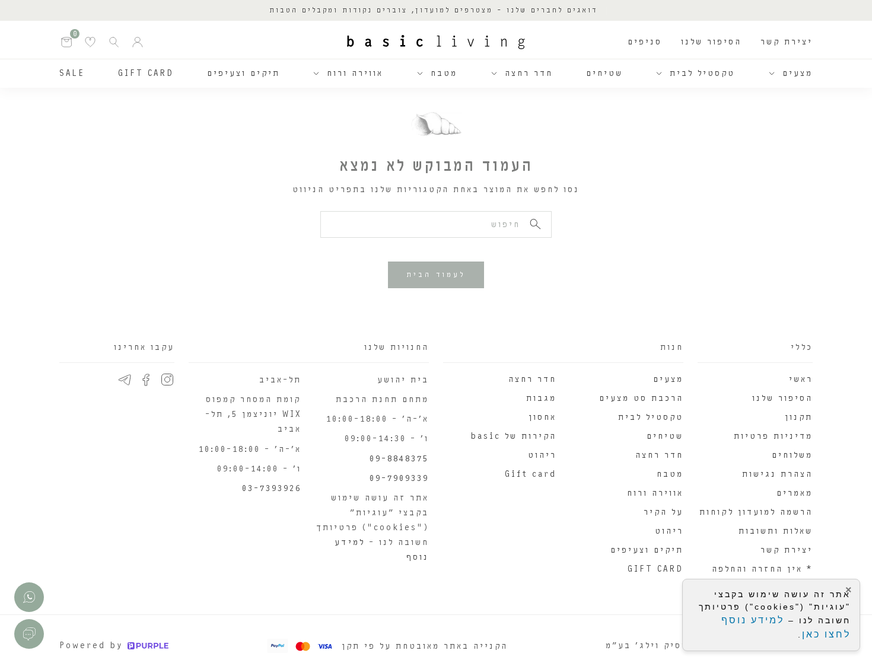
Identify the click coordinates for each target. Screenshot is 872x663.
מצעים (797, 73)
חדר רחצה (529, 73)
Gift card (530, 474)
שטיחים (604, 73)
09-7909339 (399, 478)
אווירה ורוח (355, 73)
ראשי (801, 379)
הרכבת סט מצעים (641, 398)
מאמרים (794, 493)
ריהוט (669, 531)
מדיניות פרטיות (773, 436)
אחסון (542, 417)
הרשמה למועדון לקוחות (756, 512)
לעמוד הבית (436, 274)
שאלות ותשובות (776, 531)
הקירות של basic (513, 436)
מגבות (541, 398)
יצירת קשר (786, 42)
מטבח (444, 73)
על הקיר (663, 512)
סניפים (645, 42)
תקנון (799, 417)
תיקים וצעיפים (243, 73)
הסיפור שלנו (711, 42)
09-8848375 (399, 458)
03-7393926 (271, 488)
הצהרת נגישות (777, 474)
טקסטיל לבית (702, 73)
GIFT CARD (146, 73)
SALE (72, 73)
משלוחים (792, 455)
